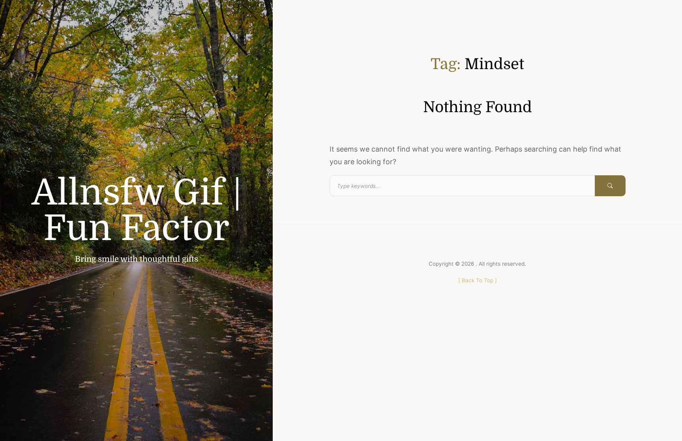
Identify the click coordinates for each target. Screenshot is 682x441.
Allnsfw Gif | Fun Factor (137, 210)
